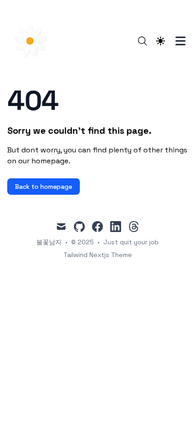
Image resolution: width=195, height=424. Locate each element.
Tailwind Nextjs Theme (97, 255)
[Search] (142, 40)
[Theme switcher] (160, 40)
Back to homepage (43, 186)
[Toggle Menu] (180, 41)
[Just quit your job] (32, 41)
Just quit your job (131, 242)
